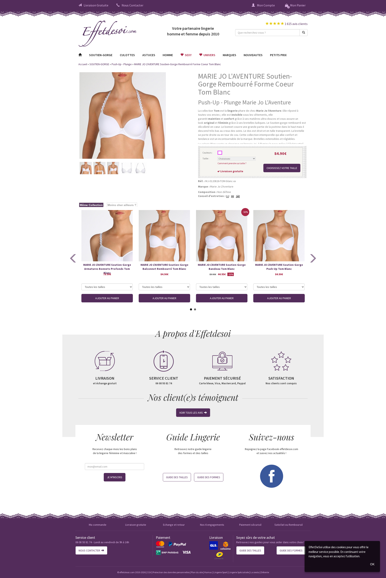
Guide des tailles (177, 477)
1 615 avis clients (296, 24)
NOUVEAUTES (253, 55)
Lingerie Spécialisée (239, 572)
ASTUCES (148, 55)
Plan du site (197, 572)
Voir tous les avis (191, 412)
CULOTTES (127, 55)
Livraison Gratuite (96, 5)
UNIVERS (208, 55)
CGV (149, 572)
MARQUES (229, 55)
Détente (265, 572)
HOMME (168, 55)
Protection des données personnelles (171, 572)
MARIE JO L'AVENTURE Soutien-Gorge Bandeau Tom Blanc (222, 267)
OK (372, 564)
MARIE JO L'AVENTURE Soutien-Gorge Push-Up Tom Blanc (279, 267)
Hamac (208, 572)
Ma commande (97, 524)
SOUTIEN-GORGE (100, 55)
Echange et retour (174, 524)
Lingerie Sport (220, 572)
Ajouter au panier (107, 298)
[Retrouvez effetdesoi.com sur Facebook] (271, 475)
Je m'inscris (114, 477)
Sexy (188, 55)
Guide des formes (208, 477)
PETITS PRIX (278, 55)
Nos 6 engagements (212, 524)
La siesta (254, 572)
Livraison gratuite (135, 524)
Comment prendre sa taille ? (232, 163)
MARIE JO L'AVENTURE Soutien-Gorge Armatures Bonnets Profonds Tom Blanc (107, 267)
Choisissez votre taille (282, 168)
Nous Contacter (132, 5)
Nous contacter (90, 550)
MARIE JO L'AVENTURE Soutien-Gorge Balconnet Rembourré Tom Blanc (164, 267)
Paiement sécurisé (250, 524)
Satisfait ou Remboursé (288, 524)
